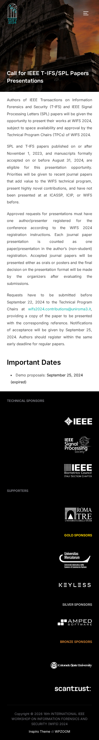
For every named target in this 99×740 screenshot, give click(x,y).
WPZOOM (62, 731)
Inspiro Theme (39, 731)
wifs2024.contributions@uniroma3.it (59, 309)
